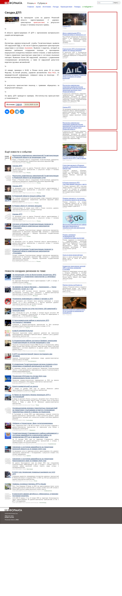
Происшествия (66, 7)
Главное (30, 7)
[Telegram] (17, 111)
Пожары (77, 7)
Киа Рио (52, 73)
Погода (56, 7)
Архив (38, 7)
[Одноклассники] (12, 111)
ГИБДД (19, 104)
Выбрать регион (9, 517)
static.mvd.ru (11, 23)
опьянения (28, 48)
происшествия (39, 22)
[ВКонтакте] (7, 111)
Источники (47, 7)
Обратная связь (9, 516)
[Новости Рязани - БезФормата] (11, 2)
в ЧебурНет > (88, 7)
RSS (17, 519)
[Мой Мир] (22, 111)
